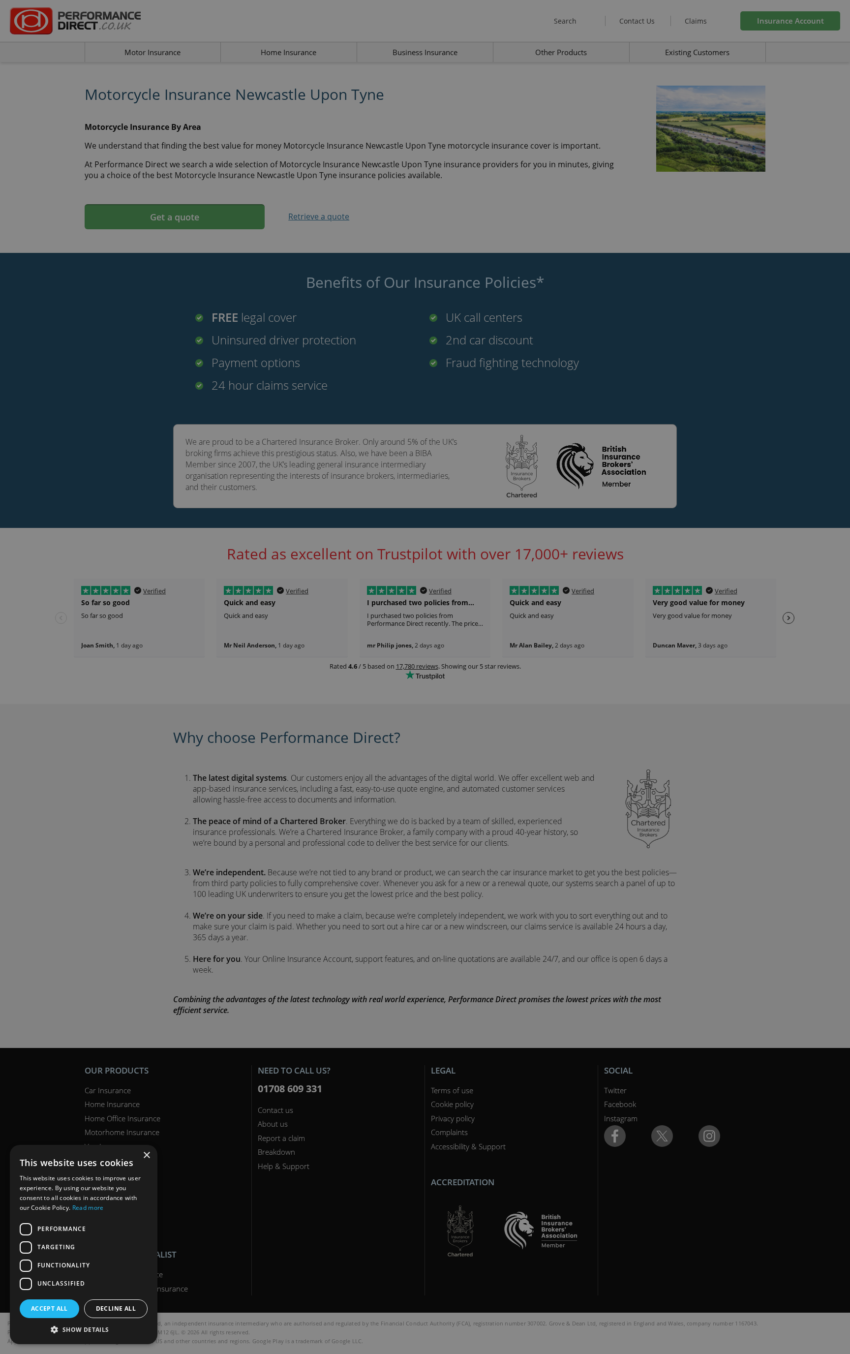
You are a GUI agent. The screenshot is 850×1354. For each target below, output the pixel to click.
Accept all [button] (49, 1308)
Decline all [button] (116, 1308)
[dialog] (425, 677)
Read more (88, 1207)
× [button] (146, 1155)
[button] (84, 1329)
